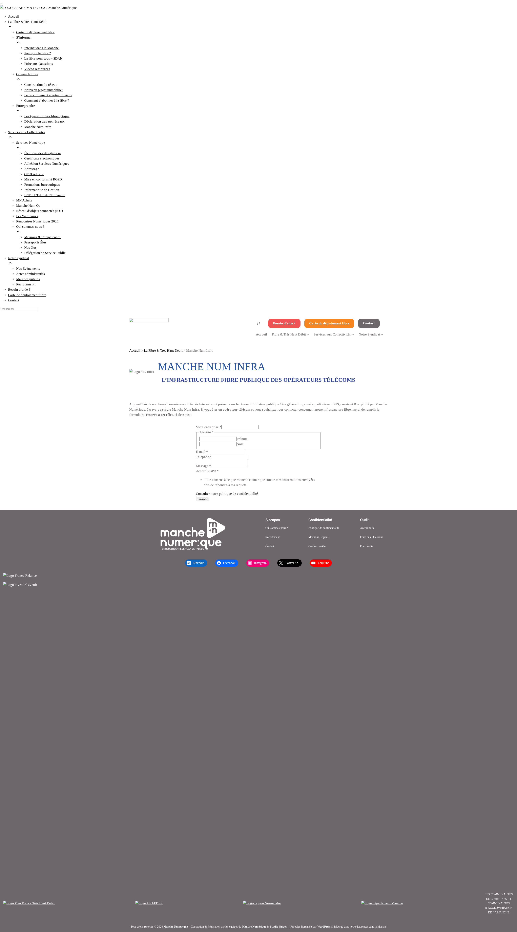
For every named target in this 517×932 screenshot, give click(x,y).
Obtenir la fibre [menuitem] (27, 74)
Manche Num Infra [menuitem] (37, 127)
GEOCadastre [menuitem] (34, 174)
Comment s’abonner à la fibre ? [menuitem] (46, 100)
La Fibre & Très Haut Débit (163, 350)
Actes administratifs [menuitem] (30, 274)
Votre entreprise (208, 427)
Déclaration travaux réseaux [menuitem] (44, 121)
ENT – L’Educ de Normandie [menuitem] (44, 195)
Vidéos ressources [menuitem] (37, 69)
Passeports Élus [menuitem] (35, 242)
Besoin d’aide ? (284, 323)
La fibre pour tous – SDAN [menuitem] (43, 58)
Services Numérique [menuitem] (30, 143)
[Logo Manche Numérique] (193, 534)
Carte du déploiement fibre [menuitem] (35, 32)
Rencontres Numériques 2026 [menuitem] (37, 221)
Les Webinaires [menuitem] (27, 216)
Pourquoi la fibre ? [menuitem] (37, 53)
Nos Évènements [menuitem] (28, 268)
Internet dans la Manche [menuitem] (41, 48)
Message (203, 466)
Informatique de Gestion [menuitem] (41, 190)
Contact (369, 323)
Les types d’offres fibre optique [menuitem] (46, 116)
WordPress (323, 926)
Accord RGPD (207, 471)
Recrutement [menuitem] (25, 284)
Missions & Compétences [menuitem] (42, 237)
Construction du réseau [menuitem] (40, 85)
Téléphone (203, 457)
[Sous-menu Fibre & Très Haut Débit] (308, 334)
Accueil (261, 334)
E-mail (202, 452)
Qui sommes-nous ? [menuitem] (30, 227)
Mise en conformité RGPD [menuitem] (43, 179)
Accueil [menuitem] (13, 16)
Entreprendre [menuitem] (25, 106)
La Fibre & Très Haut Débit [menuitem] (27, 22)
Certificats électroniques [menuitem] (41, 158)
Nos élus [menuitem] (30, 248)
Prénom (242, 439)
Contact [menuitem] (13, 300)
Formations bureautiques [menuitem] (42, 185)
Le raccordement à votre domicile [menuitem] (48, 95)
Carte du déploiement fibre (329, 323)
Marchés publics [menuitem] (28, 279)
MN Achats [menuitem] (24, 200)
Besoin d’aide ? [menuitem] (19, 289)
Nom (240, 444)
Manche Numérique (176, 926)
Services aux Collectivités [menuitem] (26, 132)
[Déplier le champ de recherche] (258, 323)
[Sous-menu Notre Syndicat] (382, 334)
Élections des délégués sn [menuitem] (42, 153)
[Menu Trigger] (1, 3)
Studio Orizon (278, 926)
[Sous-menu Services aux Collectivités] (353, 334)
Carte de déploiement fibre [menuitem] (27, 295)
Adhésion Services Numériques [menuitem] (46, 164)
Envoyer (202, 499)
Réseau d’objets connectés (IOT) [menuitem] (39, 211)
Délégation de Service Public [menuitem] (45, 253)
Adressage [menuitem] (31, 169)
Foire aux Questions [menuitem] (38, 64)
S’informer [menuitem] (24, 37)
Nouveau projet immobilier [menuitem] (43, 90)
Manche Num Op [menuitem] (28, 206)
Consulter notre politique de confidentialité (227, 494)
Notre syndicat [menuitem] (18, 258)
